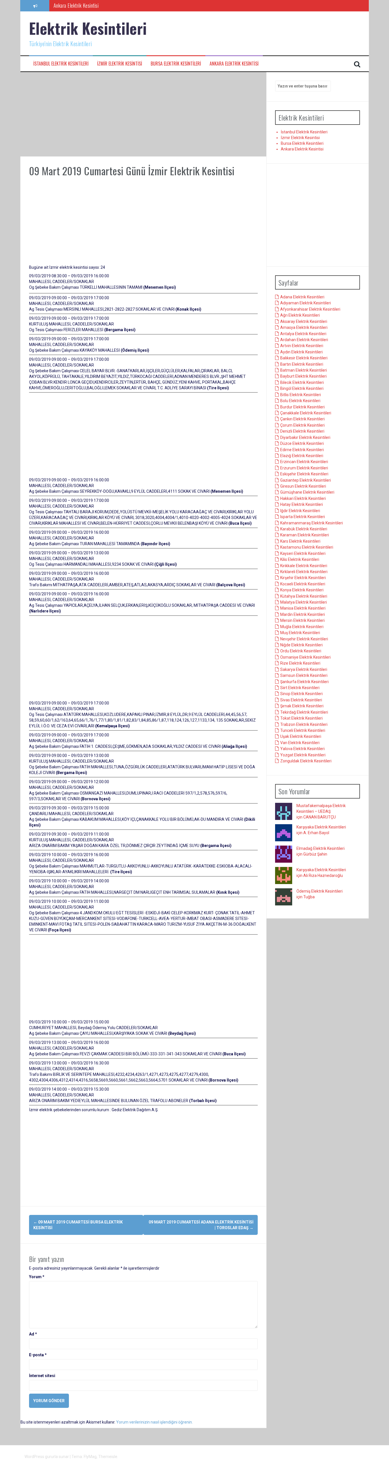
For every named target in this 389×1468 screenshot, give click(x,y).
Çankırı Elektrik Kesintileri (302, 419)
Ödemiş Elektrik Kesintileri (319, 891)
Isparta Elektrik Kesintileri (302, 516)
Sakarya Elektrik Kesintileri (303, 669)
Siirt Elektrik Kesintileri (300, 687)
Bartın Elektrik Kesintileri (301, 364)
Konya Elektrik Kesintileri (302, 590)
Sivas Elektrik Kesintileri (301, 700)
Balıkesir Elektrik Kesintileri (303, 358)
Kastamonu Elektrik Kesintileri (306, 547)
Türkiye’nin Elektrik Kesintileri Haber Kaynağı (95, 5)
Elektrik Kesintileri (88, 28)
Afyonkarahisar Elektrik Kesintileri (310, 309)
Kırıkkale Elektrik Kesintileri (303, 565)
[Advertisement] (143, 114)
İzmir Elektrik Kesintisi (119, 63)
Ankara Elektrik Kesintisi (234, 63)
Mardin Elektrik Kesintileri (302, 614)
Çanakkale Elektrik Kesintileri (305, 413)
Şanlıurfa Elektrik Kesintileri (304, 681)
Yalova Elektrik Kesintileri (302, 748)
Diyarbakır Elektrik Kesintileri (305, 437)
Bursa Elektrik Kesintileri (176, 63)
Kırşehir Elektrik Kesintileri (303, 577)
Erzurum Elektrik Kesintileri (304, 468)
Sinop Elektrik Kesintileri (301, 693)
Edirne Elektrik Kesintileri (302, 449)
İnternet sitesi (42, 1375)
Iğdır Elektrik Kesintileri (300, 510)
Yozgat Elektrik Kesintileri (302, 755)
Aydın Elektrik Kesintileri (301, 352)
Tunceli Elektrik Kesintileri (302, 730)
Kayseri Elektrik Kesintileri (302, 553)
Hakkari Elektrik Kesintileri (303, 498)
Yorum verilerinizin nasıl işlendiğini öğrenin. (154, 1422)
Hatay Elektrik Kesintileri (301, 504)
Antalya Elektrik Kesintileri (303, 333)
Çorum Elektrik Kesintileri (302, 425)
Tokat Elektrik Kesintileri (301, 718)
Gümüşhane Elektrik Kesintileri (307, 492)
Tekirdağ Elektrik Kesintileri (304, 712)
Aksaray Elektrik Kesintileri (303, 321)
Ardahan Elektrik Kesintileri (304, 339)
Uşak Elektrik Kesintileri (300, 736)
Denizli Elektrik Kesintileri (302, 431)
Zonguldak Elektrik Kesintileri (305, 761)
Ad (33, 1334)
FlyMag (90, 1456)
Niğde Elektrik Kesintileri (301, 645)
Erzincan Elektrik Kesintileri (304, 461)
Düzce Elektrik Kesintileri (302, 443)
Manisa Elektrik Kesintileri (302, 608)
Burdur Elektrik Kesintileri (302, 407)
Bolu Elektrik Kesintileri (300, 400)
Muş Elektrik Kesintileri (300, 632)
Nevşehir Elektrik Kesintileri (304, 639)
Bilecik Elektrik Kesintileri (302, 382)
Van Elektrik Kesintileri (300, 742)
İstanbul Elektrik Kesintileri (61, 63)
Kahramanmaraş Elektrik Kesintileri (311, 523)
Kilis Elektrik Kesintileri (299, 559)
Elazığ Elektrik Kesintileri (301, 455)
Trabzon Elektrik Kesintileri (303, 724)
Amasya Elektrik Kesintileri (303, 327)
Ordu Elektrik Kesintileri (300, 651)
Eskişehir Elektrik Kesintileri (304, 474)
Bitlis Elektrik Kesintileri (300, 394)
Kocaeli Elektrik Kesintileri (302, 584)
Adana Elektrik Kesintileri (302, 297)
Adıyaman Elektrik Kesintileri (305, 303)
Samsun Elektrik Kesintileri (303, 675)
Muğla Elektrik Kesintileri (302, 626)
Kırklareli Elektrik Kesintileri (303, 571)
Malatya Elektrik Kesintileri (303, 602)
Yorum (36, 1276)
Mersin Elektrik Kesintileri (302, 620)
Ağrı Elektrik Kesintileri (300, 315)
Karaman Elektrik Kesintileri (304, 535)
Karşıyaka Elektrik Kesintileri (321, 827)
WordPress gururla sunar (47, 1456)
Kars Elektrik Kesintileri (300, 541)
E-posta (38, 1355)
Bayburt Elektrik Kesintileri (303, 376)
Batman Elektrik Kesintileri (303, 370)
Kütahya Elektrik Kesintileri (303, 596)
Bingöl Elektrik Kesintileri (302, 388)
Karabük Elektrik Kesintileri (303, 529)
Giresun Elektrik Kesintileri (303, 486)
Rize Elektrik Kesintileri (300, 663)
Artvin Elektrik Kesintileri (301, 345)
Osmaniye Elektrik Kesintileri (305, 657)
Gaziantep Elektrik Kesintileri (305, 480)
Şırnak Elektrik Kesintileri (302, 706)
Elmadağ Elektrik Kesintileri (320, 848)
